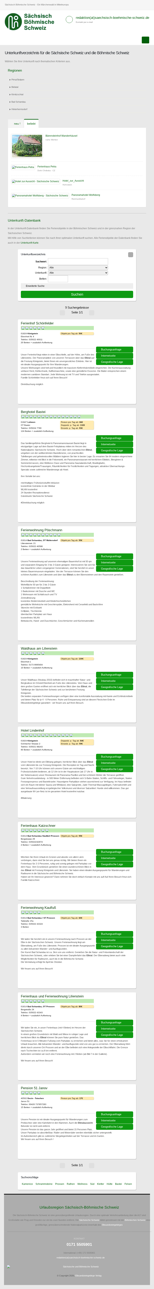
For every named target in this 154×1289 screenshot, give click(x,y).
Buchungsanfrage (111, 349)
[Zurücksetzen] (130, 254)
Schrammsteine (44, 1184)
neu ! (16, 123)
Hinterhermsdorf (19, 109)
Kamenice (27, 1184)
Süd (92, 1184)
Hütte (109, 1184)
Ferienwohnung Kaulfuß (38, 908)
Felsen (128, 1184)
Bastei (118, 1184)
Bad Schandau (18, 102)
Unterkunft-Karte (29, 242)
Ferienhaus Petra (46, 166)
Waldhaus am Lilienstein (39, 648)
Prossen (59, 1184)
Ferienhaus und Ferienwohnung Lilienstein (52, 996)
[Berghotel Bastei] (115, 423)
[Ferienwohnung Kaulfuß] (115, 919)
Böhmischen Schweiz (135, 1220)
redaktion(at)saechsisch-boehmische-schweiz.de (112, 18)
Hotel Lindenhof (32, 730)
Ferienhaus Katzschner (38, 826)
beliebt (31, 123)
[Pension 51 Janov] (115, 1099)
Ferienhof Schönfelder (37, 323)
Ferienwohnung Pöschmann (41, 530)
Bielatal (14, 87)
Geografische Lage (112, 361)
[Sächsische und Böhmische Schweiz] (32, 21)
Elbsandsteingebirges (112, 1225)
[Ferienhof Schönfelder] (115, 334)
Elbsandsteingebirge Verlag (88, 1275)
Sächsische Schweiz (89, 1220)
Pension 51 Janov (34, 1088)
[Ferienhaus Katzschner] (115, 837)
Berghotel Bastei (33, 412)
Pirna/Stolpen (17, 79)
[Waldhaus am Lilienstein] (115, 660)
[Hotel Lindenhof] (115, 742)
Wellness (82, 1184)
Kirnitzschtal (17, 94)
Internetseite (108, 355)
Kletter (100, 1184)
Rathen (71, 1184)
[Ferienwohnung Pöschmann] (115, 541)
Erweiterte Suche (35, 286)
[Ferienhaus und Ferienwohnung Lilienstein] (115, 1007)
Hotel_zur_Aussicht (73, 180)
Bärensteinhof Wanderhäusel (61, 135)
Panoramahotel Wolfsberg (86, 195)
